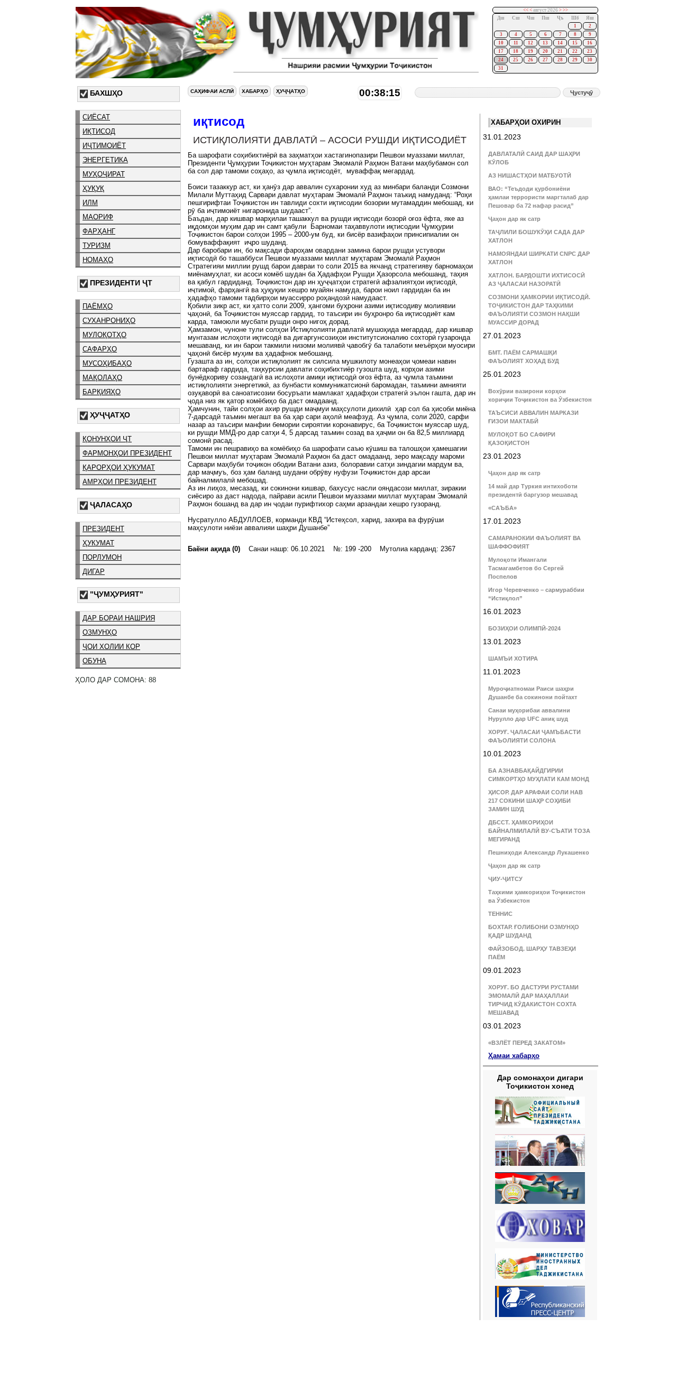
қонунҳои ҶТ (107, 439)
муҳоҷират (104, 174)
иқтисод (99, 131)
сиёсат (96, 117)
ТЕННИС (500, 914)
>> (565, 10)
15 (575, 42)
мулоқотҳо (104, 335)
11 (516, 42)
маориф (98, 217)
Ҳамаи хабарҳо (513, 1056)
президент (103, 529)
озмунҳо (100, 632)
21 (560, 51)
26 (530, 59)
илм (90, 203)
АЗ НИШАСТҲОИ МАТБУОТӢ (529, 175)
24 (501, 59)
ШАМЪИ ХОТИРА (513, 658)
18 (515, 51)
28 (560, 59)
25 (515, 59)
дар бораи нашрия (119, 618)
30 (589, 59)
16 (589, 42)
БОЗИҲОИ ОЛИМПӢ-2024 (524, 628)
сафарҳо (100, 349)
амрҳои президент (120, 482)
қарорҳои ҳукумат (119, 467)
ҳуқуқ (93, 188)
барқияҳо (102, 392)
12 (530, 42)
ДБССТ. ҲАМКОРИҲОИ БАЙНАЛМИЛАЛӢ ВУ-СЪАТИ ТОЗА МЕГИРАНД (539, 830)
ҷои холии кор (111, 647)
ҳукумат (98, 543)
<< (525, 10)
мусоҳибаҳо (107, 363)
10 (501, 42)
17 (501, 51)
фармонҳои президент (127, 453)
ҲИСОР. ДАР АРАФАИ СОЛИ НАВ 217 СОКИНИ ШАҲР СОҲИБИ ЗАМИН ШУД (535, 800)
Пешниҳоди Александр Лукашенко (538, 852)
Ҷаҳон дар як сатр (514, 219)
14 (560, 42)
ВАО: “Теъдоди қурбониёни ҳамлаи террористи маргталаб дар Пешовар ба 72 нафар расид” (538, 197)
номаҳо (98, 260)
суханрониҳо (109, 320)
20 (545, 51)
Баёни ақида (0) (214, 549)
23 (589, 51)
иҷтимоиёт (104, 146)
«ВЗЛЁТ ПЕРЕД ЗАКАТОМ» (526, 1043)
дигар (94, 572)
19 (530, 51)
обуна (94, 661)
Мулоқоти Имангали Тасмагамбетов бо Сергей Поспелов (526, 568)
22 (575, 51)
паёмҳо (98, 306)
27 (545, 59)
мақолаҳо (102, 378)
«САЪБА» (502, 508)
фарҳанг (99, 231)
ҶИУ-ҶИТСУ (505, 879)
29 (575, 59)
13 (545, 42)
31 (501, 68)
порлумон (102, 557)
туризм (97, 245)
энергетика (105, 160)
